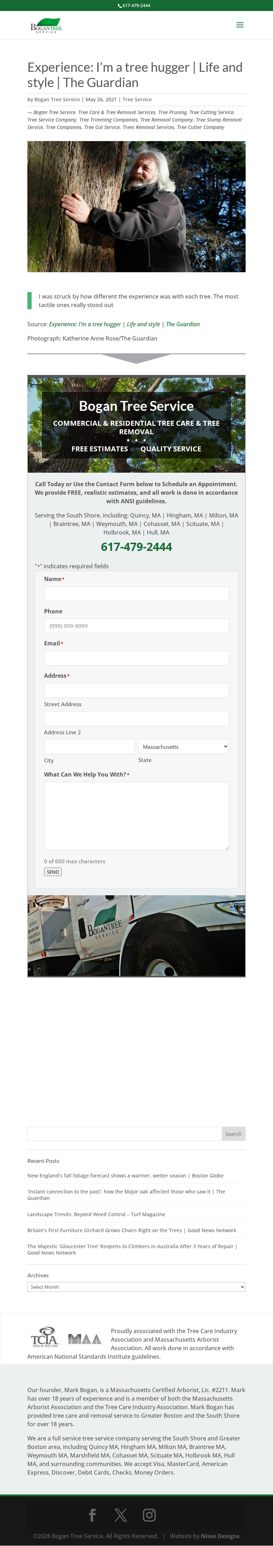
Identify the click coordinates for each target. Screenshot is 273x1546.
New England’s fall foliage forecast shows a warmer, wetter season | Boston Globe (125, 1175)
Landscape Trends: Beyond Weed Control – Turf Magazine (96, 1214)
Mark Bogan (80, 1390)
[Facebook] (92, 1515)
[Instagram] (149, 1515)
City (49, 760)
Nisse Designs (220, 1536)
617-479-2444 (136, 5)
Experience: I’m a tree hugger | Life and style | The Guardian (124, 324)
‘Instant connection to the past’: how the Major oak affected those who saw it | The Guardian (126, 1194)
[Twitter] (120, 1515)
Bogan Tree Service (57, 99)
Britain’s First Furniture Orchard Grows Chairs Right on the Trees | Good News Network (131, 1230)
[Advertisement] (136, 1060)
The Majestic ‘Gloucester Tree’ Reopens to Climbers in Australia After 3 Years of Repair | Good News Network (132, 1249)
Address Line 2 (62, 732)
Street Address (62, 704)
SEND (53, 872)
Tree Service (137, 99)
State (145, 759)
